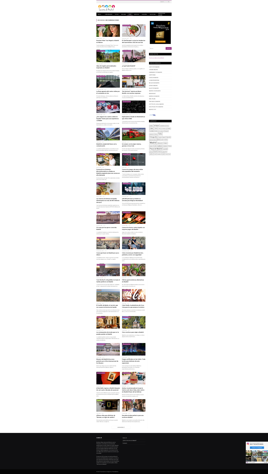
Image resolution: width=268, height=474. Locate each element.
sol (163, 154)
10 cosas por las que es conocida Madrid (106, 228)
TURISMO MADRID (153, 69)
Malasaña (160, 143)
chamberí (164, 128)
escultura (161, 131)
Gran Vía (168, 137)
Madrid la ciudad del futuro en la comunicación (106, 145)
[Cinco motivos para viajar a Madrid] (134, 322)
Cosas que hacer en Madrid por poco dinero (107, 254)
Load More (120, 427)
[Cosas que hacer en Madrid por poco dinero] (108, 243)
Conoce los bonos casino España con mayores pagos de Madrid (133, 228)
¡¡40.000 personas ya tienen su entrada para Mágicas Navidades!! (132, 200)
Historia (123, 14)
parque (165, 146)
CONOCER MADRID (153, 77)
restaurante (164, 151)
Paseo (170, 146)
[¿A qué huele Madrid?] (134, 56)
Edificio (156, 131)
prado (151, 151)
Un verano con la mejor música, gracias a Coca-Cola (131, 145)
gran (164, 137)
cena (159, 128)
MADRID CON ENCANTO (155, 90)
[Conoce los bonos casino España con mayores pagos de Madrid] (134, 217)
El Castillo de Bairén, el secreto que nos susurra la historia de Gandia (107, 306)
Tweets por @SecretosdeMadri (156, 58)
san (155, 154)
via (169, 154)
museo (151, 146)
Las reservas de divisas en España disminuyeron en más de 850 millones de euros (107, 201)
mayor (165, 143)
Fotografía (99, 400)
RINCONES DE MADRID (154, 101)
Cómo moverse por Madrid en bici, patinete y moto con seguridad (132, 254)
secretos (159, 154)
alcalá (151, 125)
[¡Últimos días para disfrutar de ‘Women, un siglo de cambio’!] (108, 405)
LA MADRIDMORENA (154, 80)
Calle (151, 128)
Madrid (153, 142)
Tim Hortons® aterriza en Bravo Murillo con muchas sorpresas (131, 92)
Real (160, 151)
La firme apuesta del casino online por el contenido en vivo (108, 92)
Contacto (125, 443)
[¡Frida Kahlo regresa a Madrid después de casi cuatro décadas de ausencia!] (108, 378)
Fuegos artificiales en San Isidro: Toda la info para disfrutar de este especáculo (133, 361)
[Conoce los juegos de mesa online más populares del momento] (134, 159)
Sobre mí (125, 437)
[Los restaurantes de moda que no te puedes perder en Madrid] (108, 322)
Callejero (144, 14)
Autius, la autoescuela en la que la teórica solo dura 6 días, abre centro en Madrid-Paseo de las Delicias (133, 390)
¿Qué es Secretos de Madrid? (129, 440)
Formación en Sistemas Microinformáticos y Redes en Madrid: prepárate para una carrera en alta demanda (108, 172)
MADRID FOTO (152, 109)
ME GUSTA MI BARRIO (154, 82)
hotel (154, 139)
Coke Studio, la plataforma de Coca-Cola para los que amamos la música (133, 306)
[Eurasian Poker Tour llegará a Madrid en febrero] (108, 30)
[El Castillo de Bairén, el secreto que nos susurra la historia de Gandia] (108, 295)
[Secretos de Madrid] (106, 7)
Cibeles (168, 128)
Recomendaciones (101, 25)
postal (165, 149)
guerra (151, 139)
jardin (162, 139)
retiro (151, 154)
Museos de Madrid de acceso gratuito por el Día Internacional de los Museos (107, 361)
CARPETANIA (152, 75)
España (166, 131)
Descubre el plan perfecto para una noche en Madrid (132, 416)
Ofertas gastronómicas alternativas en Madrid (133, 281)
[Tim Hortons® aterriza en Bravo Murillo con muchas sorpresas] (134, 81)
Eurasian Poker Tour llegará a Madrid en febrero (107, 41)
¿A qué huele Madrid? (128, 66)
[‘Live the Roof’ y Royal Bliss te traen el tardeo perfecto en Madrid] (108, 270)
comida (152, 131)
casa (156, 128)
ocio (155, 146)
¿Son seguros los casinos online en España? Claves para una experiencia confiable (107, 119)
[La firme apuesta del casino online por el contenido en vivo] (108, 81)
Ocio (130, 14)
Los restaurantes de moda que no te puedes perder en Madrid (107, 333)
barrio (167, 125)
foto (160, 134)
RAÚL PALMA (152, 98)
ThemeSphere (115, 471)
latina (166, 139)
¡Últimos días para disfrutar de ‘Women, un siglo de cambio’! (105, 416)
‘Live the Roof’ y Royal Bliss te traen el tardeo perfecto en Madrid (108, 281)
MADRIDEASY (152, 93)
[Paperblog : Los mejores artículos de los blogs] (152, 116)
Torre (166, 154)
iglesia (158, 139)
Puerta (155, 151)
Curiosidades (108, 14)
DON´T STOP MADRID (154, 67)
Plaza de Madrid (156, 149)
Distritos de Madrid (161, 14)
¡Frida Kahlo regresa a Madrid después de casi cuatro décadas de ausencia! (108, 389)
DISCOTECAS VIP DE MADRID (156, 106)
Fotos (116, 14)
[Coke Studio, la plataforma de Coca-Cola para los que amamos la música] (134, 295)
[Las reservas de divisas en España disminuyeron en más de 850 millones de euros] (108, 188)
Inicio (99, 14)
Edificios (136, 14)
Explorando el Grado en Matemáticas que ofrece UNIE (133, 118)
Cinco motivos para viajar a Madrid (133, 332)
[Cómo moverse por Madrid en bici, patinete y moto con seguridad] (134, 243)
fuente (160, 137)
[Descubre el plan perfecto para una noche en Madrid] (134, 405)
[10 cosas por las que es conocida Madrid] (108, 217)
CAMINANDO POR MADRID (155, 72)
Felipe (156, 134)
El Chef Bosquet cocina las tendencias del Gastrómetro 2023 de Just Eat (133, 41)
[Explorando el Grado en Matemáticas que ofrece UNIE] (134, 107)
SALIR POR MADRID (154, 88)
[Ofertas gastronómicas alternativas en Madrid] (134, 270)
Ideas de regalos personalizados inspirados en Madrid (106, 67)
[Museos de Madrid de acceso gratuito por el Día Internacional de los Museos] (108, 349)
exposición (151, 134)
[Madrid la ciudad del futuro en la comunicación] (108, 134)
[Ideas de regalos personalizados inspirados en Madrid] (108, 56)
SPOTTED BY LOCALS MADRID (156, 104)
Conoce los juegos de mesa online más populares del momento (132, 170)
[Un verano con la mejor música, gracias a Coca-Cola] (134, 134)
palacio (160, 146)
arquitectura (163, 125)
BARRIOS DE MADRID (154, 96)
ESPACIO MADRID (153, 85)
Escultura (152, 14)
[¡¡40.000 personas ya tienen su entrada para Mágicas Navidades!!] (134, 188)
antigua (156, 125)
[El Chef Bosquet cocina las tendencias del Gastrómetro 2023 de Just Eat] (134, 30)
